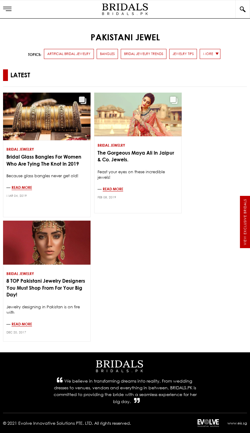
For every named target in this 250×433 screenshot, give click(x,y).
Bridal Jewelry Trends (143, 53)
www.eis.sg (237, 423)
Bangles (107, 53)
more (208, 53)
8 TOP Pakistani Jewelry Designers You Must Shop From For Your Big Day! (45, 287)
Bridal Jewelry (20, 149)
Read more (22, 187)
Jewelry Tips (183, 53)
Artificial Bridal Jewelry (69, 53)
